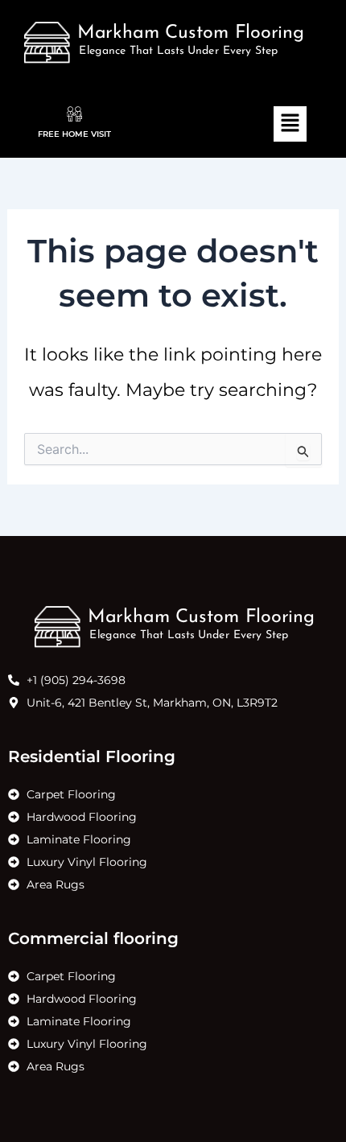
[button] (290, 124)
